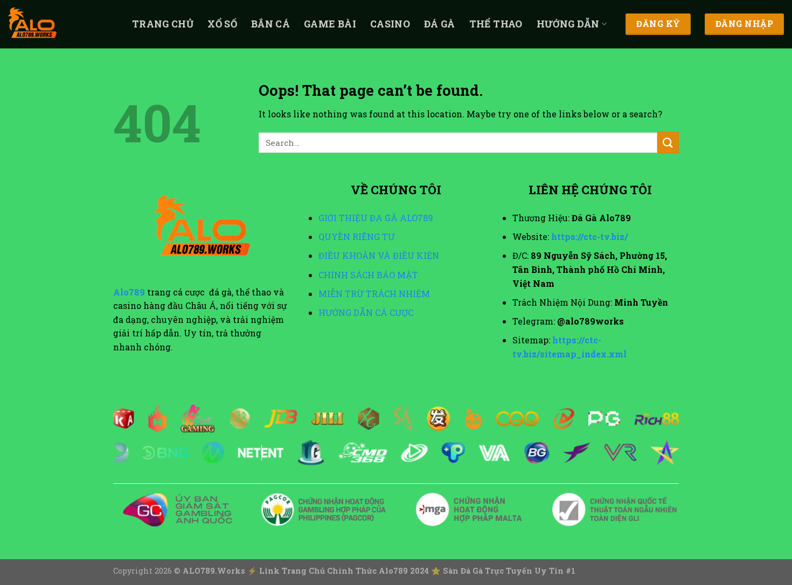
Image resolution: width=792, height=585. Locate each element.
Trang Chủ (162, 24)
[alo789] (62, 24)
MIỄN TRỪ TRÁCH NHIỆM (374, 293)
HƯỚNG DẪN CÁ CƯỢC (365, 312)
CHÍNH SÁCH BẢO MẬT (368, 274)
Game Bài (330, 24)
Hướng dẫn (568, 24)
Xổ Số (222, 24)
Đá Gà (439, 24)
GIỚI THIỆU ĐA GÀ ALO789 (375, 217)
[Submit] (668, 142)
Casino (390, 24)
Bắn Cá (270, 24)
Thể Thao (496, 24)
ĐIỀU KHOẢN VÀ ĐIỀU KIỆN (378, 255)
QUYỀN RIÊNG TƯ (356, 236)
